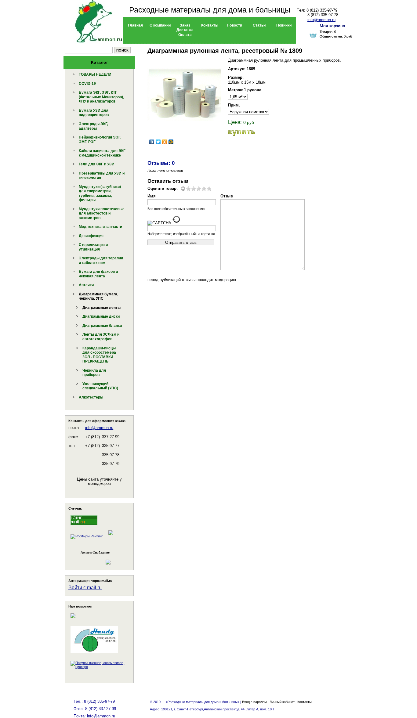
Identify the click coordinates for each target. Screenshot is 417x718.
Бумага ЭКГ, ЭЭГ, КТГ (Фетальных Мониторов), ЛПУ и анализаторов (101, 96)
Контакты (304, 702)
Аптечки (86, 285)
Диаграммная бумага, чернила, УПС (98, 296)
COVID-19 (87, 83)
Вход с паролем (254, 702)
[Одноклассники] (164, 142)
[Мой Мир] (171, 142)
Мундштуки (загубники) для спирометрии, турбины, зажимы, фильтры (100, 193)
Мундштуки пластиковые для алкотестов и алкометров (102, 213)
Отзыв (226, 196)
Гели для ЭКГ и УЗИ (96, 164)
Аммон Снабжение (95, 552)
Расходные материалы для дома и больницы (209, 9)
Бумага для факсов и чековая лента (98, 273)
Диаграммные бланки (102, 325)
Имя (151, 196)
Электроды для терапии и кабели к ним (101, 260)
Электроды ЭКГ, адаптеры (93, 126)
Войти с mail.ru (85, 587)
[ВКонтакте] (152, 142)
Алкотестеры (91, 397)
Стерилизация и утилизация (93, 247)
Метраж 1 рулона (244, 90)
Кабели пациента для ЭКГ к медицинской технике (102, 153)
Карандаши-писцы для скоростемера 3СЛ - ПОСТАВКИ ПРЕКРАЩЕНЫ (99, 355)
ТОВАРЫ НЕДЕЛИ (95, 74)
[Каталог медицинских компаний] (110, 536)
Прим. (234, 105)
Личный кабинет (282, 702)
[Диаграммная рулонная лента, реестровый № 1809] (184, 94)
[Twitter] (158, 142)
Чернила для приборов (94, 372)
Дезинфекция (91, 236)
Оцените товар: (162, 188)
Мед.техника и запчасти (100, 227)
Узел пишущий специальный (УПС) (100, 386)
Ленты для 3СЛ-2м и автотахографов (100, 336)
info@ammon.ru (99, 427)
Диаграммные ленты (101, 307)
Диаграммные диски (101, 316)
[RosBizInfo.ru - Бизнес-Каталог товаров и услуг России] (91, 559)
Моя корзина (332, 25)
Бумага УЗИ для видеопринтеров (94, 112)
